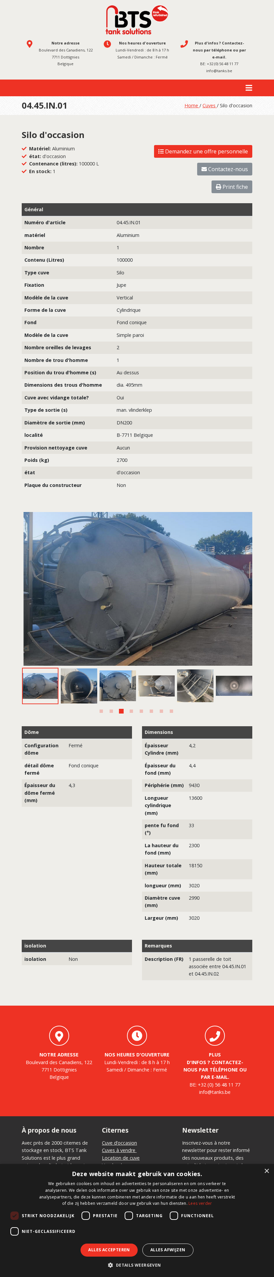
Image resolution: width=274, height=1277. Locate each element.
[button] (137, 1265)
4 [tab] (131, 711)
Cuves (209, 105)
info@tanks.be (219, 70)
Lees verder (200, 1203)
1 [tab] (101, 711)
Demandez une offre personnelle (206, 151)
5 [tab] (141, 711)
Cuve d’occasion (119, 1143)
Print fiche (234, 186)
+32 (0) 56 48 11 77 (222, 63)
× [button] (266, 1171)
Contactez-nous (227, 169)
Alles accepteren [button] (109, 1250)
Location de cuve (121, 1158)
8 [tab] (171, 711)
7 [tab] (161, 711)
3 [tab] (121, 711)
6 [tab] (151, 711)
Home (191, 105)
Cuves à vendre (119, 1150)
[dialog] (137, 1220)
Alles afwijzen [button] (167, 1250)
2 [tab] (111, 711)
